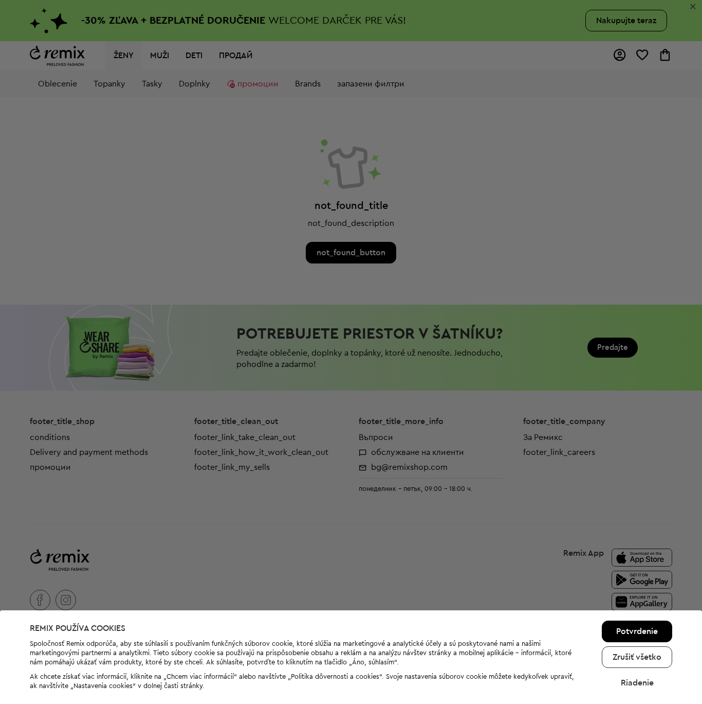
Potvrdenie (637, 631)
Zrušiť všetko (637, 657)
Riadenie (637, 683)
